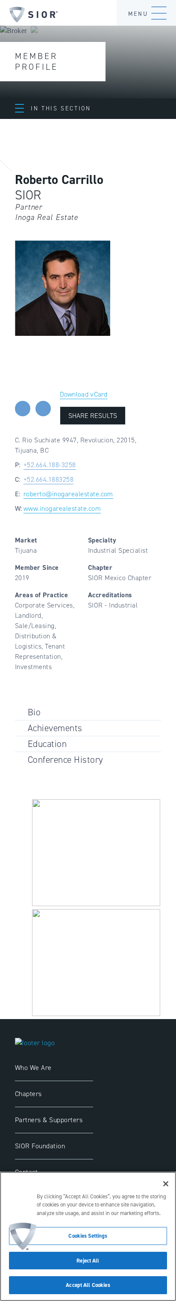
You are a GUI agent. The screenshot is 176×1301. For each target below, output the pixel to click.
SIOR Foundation (40, 1145)
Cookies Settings (87, 1235)
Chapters (28, 1093)
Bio (34, 712)
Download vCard (84, 394)
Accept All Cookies (88, 1285)
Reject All (87, 1260)
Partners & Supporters (48, 1119)
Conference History (65, 759)
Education (47, 744)
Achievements (55, 728)
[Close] (165, 1183)
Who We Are (33, 1067)
